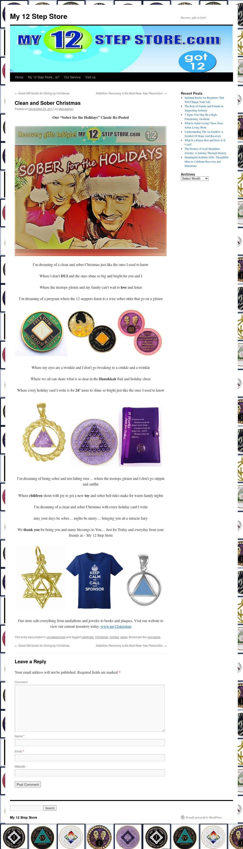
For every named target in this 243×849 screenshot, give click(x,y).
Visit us (90, 77)
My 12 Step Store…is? (43, 77)
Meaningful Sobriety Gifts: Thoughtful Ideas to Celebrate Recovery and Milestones (206, 161)
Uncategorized (56, 637)
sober (123, 637)
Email (19, 751)
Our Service (72, 77)
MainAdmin (66, 109)
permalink (153, 637)
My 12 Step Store (38, 16)
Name (19, 736)
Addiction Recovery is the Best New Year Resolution (131, 93)
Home (19, 77)
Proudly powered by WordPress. (204, 817)
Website (20, 766)
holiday (114, 637)
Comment (21, 682)
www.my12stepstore (116, 626)
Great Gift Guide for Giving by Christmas (42, 93)
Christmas (101, 637)
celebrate (88, 637)
